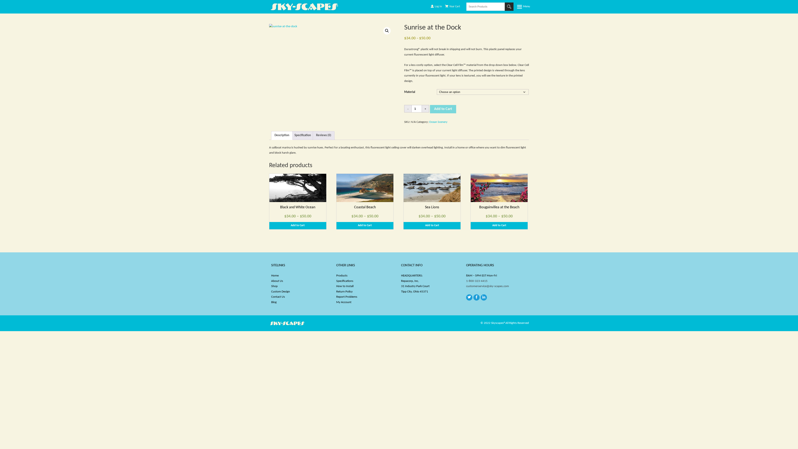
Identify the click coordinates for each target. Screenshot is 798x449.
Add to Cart (443, 109)
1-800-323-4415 (477, 281)
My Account (343, 302)
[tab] (282, 135)
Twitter (469, 297)
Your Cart (454, 6)
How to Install (344, 286)
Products (341, 275)
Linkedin (484, 297)
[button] (387, 31)
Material (409, 92)
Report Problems (346, 297)
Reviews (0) (323, 135)
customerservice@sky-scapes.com (487, 286)
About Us (277, 281)
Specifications (344, 281)
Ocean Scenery (438, 122)
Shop (274, 286)
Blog (274, 302)
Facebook (476, 297)
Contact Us (278, 297)
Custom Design (280, 291)
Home (275, 275)
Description (282, 135)
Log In (438, 6)
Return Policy (344, 291)
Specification (302, 135)
